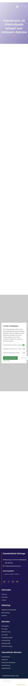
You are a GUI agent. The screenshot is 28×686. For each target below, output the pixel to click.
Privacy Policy (6, 360)
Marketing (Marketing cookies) (11, 352)
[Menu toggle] (17, 6)
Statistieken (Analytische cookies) (12, 349)
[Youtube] (17, 581)
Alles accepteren (10, 358)
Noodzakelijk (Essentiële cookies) (12, 345)
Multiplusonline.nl (18, 684)
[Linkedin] (12, 581)
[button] (21, 6)
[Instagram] (8, 581)
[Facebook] (4, 581)
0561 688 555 (9, 563)
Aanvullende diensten (12, 652)
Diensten (6, 621)
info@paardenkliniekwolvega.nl (13, 566)
